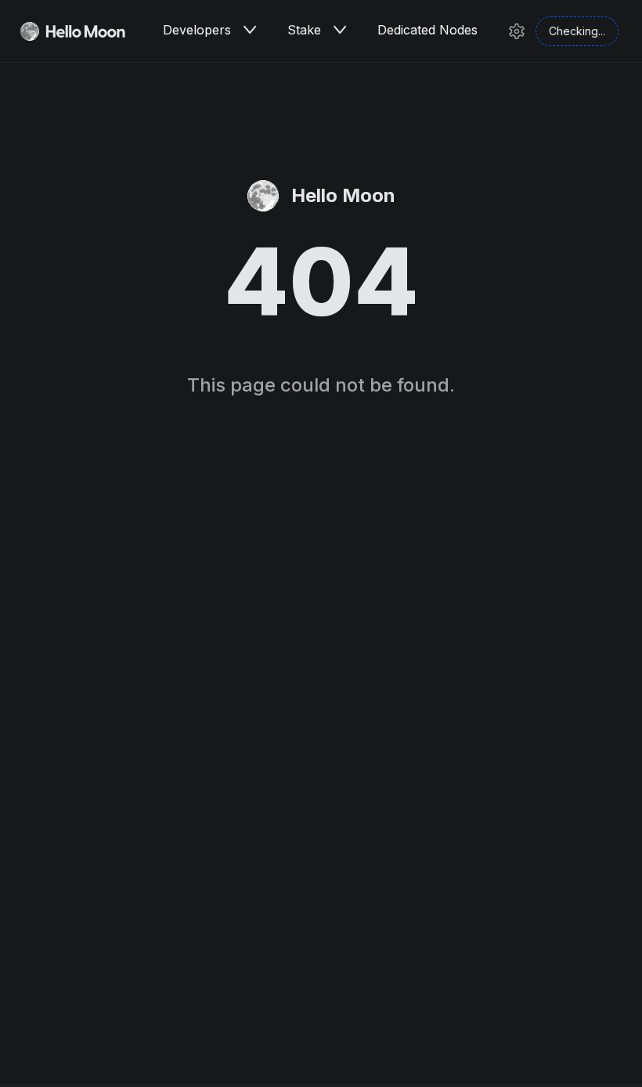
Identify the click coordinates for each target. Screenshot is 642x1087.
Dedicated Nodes (427, 30)
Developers (197, 30)
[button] (250, 29)
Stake (304, 30)
